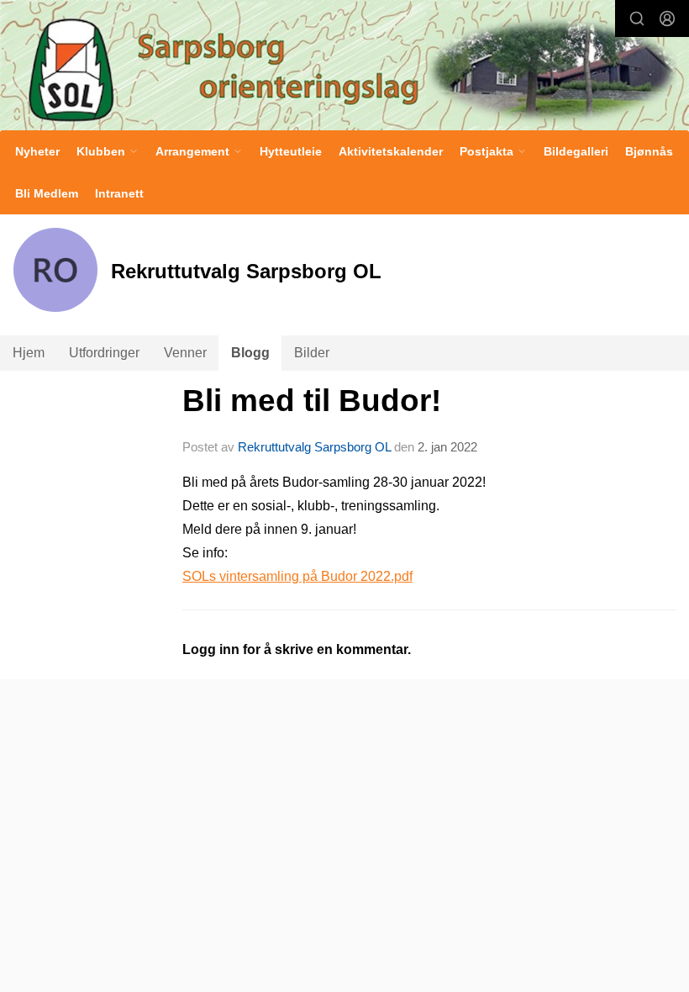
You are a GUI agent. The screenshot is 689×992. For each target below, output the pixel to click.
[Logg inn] (667, 18)
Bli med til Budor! (311, 400)
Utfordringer (104, 353)
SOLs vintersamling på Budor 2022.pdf (297, 576)
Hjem (29, 353)
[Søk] (637, 18)
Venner (185, 353)
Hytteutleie (291, 151)
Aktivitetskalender (391, 151)
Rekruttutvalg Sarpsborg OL (314, 447)
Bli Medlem (46, 193)
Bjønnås (649, 151)
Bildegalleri (576, 151)
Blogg (250, 353)
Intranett (119, 193)
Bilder (311, 353)
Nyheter (37, 151)
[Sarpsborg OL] (344, 67)
